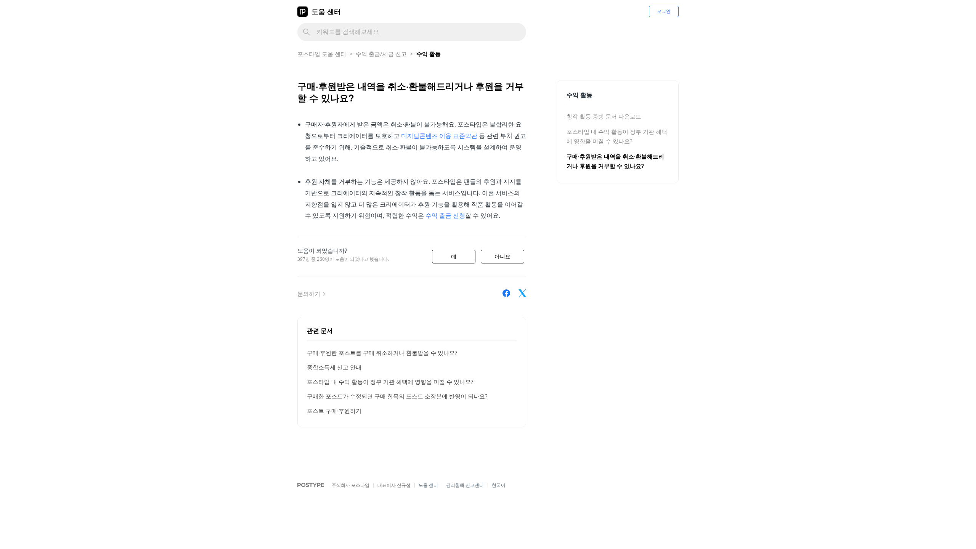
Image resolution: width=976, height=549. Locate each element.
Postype (306, 485)
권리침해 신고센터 (465, 485)
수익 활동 (428, 54)
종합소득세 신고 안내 (334, 367)
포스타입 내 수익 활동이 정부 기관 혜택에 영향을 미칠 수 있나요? (390, 381)
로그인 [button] (664, 11)
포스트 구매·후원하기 (334, 410)
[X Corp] (522, 293)
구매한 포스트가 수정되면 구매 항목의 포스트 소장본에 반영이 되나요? (397, 396)
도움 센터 (326, 11)
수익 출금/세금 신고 (381, 54)
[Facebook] (506, 293)
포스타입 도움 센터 (321, 54)
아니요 (502, 257)
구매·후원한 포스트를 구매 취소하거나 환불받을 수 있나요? (382, 352)
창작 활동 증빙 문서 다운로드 (604, 116)
